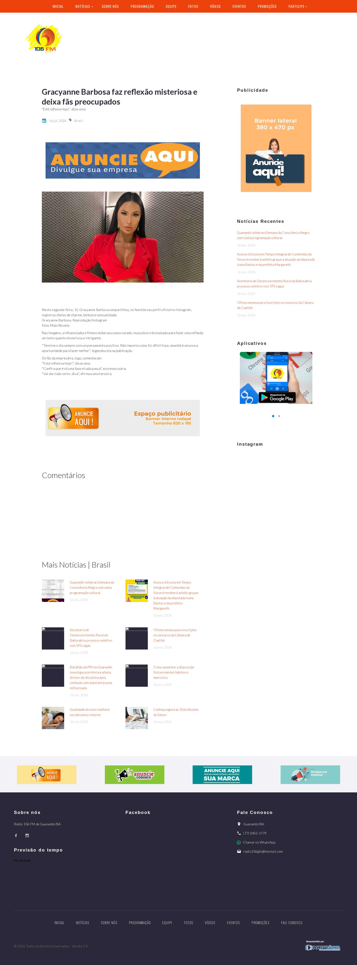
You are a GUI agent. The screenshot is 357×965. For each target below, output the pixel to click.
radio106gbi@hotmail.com (263, 851)
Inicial (58, 6)
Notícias (82, 6)
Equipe (171, 6)
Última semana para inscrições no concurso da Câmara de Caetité (175, 635)
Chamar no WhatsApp (259, 842)
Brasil (78, 121)
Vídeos (215, 6)
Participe (296, 6)
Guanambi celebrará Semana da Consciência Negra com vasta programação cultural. (92, 587)
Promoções (267, 6)
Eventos (239, 6)
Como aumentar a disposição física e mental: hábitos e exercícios (173, 672)
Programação (142, 6)
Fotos (193, 6)
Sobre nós (110, 6)
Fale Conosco (292, 922)
